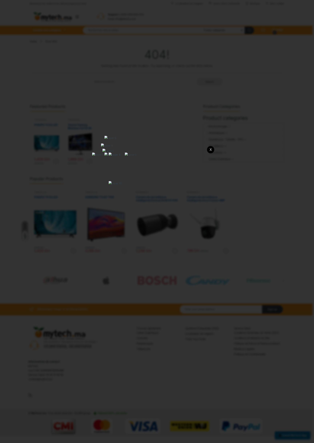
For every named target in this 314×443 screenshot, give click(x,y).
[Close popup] (210, 149)
